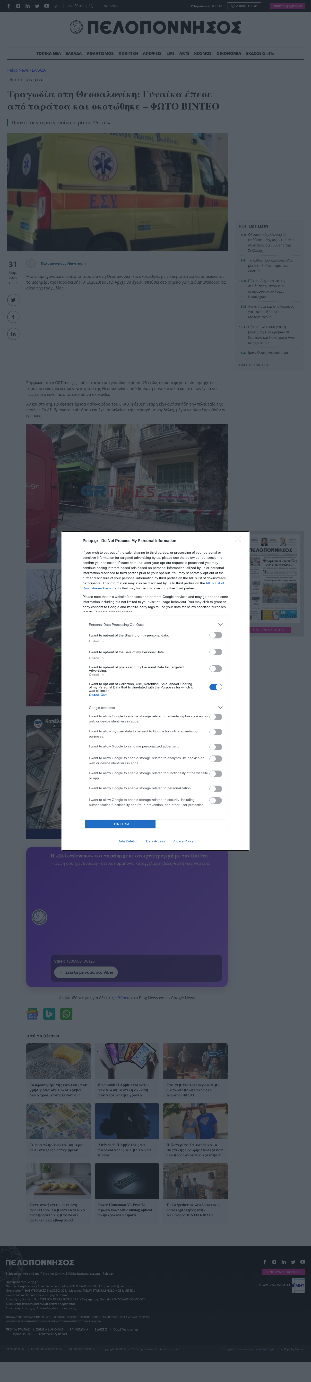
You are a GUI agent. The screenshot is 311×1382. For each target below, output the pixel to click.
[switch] (215, 635)
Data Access (155, 841)
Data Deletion (128, 841)
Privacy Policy (183, 841)
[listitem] (155, 624)
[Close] (239, 541)
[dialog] (155, 691)
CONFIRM (121, 824)
